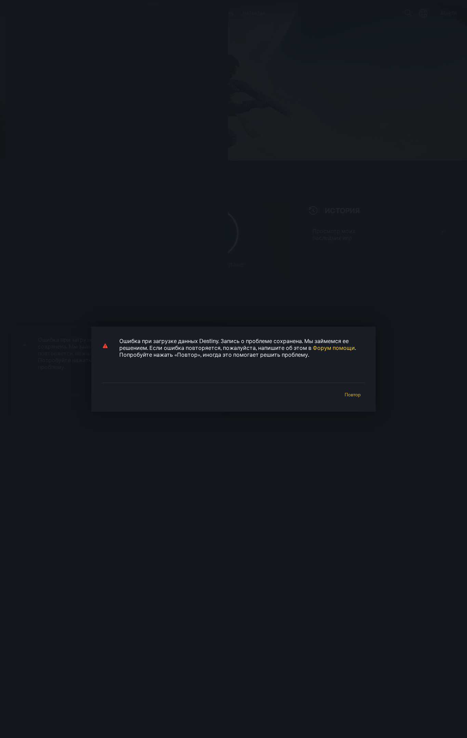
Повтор (353, 394)
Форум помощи (334, 347)
